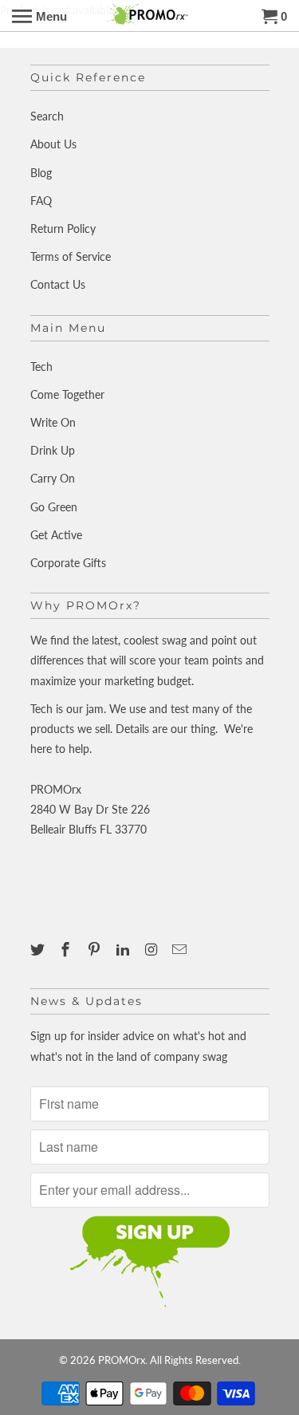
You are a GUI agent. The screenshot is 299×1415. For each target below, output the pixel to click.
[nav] (39, 16)
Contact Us (57, 284)
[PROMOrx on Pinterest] (95, 949)
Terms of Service (70, 256)
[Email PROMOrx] (181, 949)
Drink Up (52, 450)
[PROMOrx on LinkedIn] (124, 949)
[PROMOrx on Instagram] (153, 949)
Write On (53, 422)
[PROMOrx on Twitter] (39, 949)
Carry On (52, 478)
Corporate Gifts (68, 563)
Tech (41, 366)
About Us (53, 144)
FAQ (41, 200)
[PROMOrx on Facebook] (67, 949)
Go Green (53, 507)
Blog (41, 172)
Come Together (67, 394)
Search (47, 116)
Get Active (56, 535)
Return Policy (63, 228)
